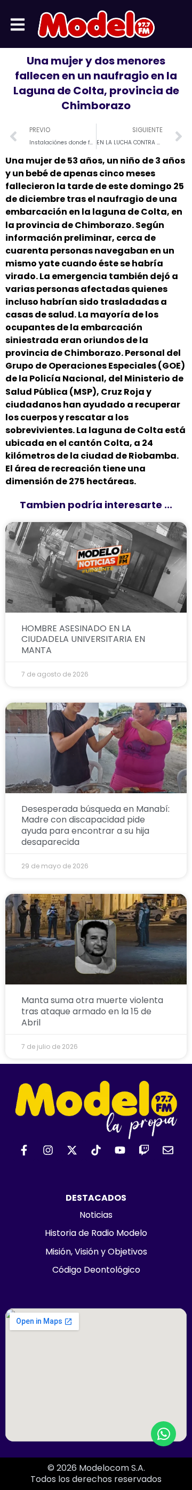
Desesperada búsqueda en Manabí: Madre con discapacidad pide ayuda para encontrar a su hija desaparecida (95, 825)
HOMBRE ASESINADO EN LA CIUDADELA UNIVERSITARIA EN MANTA (83, 639)
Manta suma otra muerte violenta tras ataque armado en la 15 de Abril (92, 1011)
